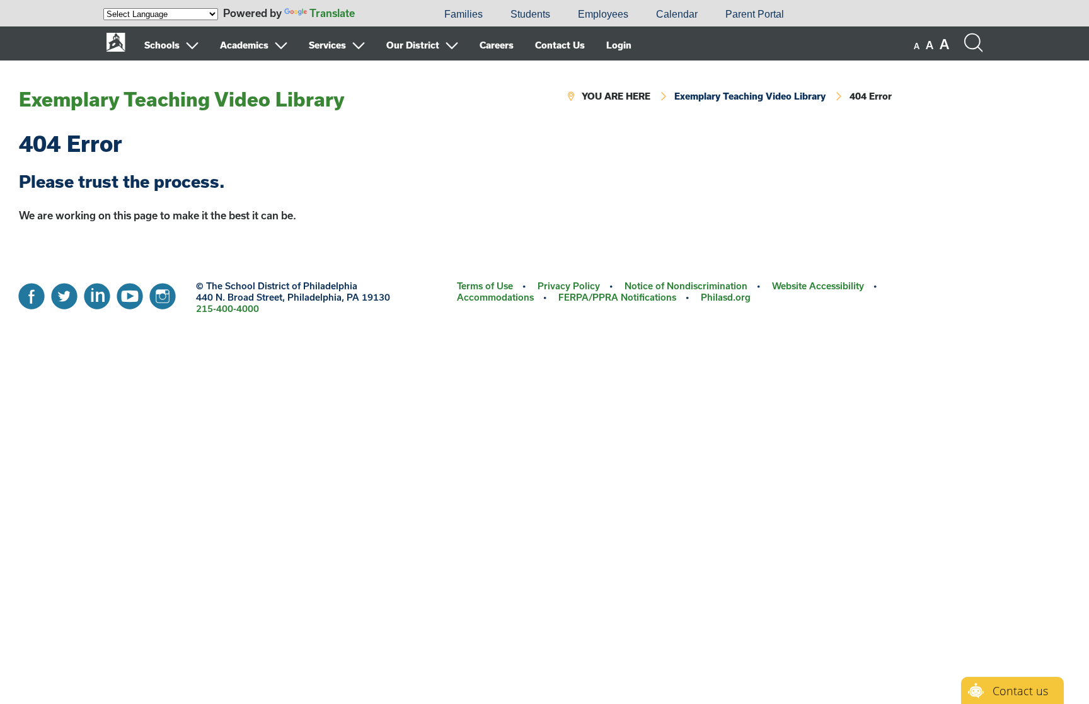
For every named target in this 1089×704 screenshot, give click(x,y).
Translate (332, 13)
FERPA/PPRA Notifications (617, 297)
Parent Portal (754, 14)
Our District (412, 45)
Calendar (677, 14)
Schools (162, 45)
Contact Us (560, 45)
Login (618, 45)
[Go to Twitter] (64, 293)
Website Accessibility (818, 285)
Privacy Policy (569, 285)
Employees (603, 14)
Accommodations (495, 297)
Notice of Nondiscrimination (686, 285)
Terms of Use (485, 285)
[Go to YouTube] (129, 293)
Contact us (1020, 690)
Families (463, 14)
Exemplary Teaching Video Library (182, 99)
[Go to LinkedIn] (97, 293)
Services (327, 45)
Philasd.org (726, 297)
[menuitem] (387, 14)
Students (530, 14)
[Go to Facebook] (31, 293)
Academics (244, 45)
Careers (497, 45)
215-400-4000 (227, 308)
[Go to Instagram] (162, 293)
